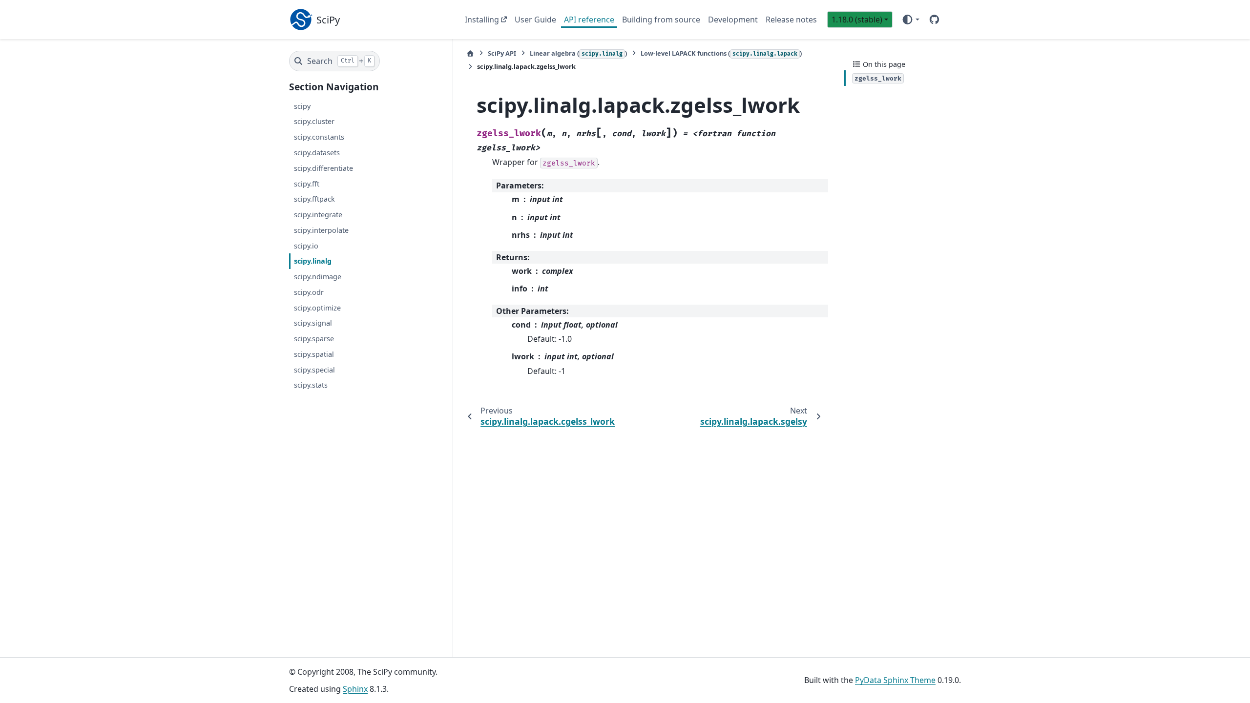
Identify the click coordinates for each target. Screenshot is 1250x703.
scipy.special (314, 369)
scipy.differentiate (323, 168)
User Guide (535, 19)
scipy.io (306, 245)
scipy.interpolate (321, 230)
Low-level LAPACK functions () (721, 53)
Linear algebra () (578, 53)
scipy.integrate (318, 214)
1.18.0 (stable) (857, 19)
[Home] (470, 53)
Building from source (661, 19)
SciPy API (502, 53)
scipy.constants (319, 137)
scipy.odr (309, 292)
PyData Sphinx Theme (895, 680)
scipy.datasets (317, 152)
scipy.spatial (314, 354)
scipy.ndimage (317, 276)
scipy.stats (311, 385)
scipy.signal (313, 323)
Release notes (791, 19)
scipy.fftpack (314, 199)
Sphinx (355, 688)
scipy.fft (306, 183)
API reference (589, 19)
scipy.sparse (314, 338)
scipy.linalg (313, 261)
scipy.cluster (314, 121)
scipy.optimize (317, 307)
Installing (482, 19)
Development (733, 19)
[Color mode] (910, 19)
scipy (302, 106)
